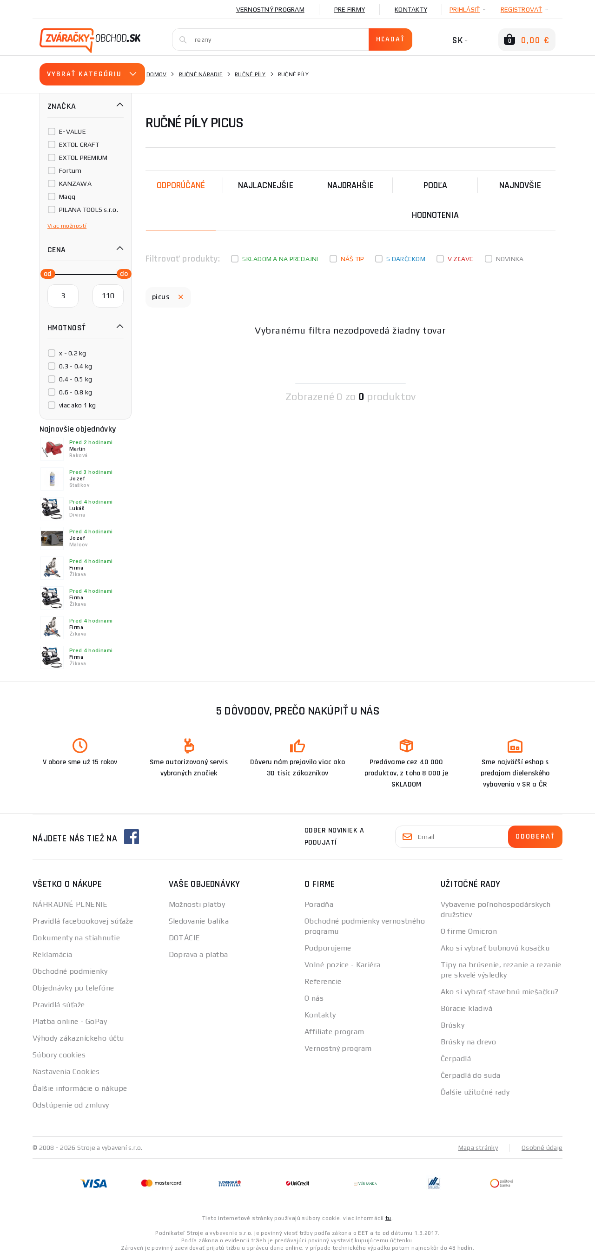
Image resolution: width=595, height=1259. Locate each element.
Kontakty (411, 9)
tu (388, 1218)
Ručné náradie (201, 74)
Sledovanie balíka (199, 921)
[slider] (45, 273)
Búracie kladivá (467, 1008)
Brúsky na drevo (468, 1041)
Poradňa (318, 904)
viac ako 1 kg (77, 405)
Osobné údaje (542, 1147)
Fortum (70, 170)
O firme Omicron (469, 931)
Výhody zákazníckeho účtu (78, 1038)
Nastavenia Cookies (66, 1071)
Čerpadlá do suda (471, 1075)
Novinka (510, 258)
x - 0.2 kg (72, 353)
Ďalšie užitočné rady (475, 1092)
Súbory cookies (59, 1054)
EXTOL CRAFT (79, 144)
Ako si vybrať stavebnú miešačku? (500, 991)
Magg (67, 196)
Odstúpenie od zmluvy (71, 1105)
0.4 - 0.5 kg (75, 379)
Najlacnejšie (265, 185)
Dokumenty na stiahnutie (76, 937)
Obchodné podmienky (70, 971)
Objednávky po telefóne (73, 988)
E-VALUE (72, 131)
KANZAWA (75, 183)
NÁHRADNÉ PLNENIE (70, 904)
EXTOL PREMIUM (83, 157)
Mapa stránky (478, 1147)
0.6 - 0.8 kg (75, 392)
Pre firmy (349, 9)
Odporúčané (181, 185)
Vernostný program (270, 9)
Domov (156, 74)
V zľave (461, 258)
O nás (314, 998)
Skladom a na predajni (280, 258)
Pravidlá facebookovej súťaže (83, 921)
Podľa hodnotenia (435, 200)
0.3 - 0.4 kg (75, 366)
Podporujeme (327, 948)
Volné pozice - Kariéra (342, 964)
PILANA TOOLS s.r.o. (88, 209)
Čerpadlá (456, 1058)
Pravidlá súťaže (59, 1004)
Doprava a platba (198, 954)
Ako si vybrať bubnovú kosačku (495, 948)
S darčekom (405, 258)
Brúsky (453, 1025)
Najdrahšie (350, 185)
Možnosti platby (197, 904)
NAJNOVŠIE (520, 185)
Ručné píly (250, 74)
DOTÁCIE (184, 937)
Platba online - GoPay (70, 1021)
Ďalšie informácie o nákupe (80, 1088)
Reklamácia (52, 954)
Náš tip (352, 258)
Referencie (322, 981)
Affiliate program (334, 1031)
